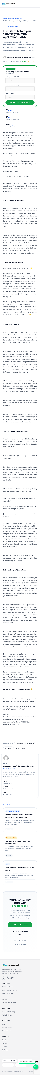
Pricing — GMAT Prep (9, 1060)
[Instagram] (7, 978)
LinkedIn (31, 743)
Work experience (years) (12, 85)
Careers (4, 1046)
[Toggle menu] (37, 3)
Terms (31, 1071)
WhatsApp (9, 748)
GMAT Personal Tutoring (9, 990)
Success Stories (7, 1027)
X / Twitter (20, 743)
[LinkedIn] (12, 978)
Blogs (3, 1024)
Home (5, 18)
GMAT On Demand (7, 993)
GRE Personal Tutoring (9, 1002)
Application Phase (17, 18)
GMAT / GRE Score (10, 93)
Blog (9, 18)
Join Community (7, 1065)
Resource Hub (6, 1031)
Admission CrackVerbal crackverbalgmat (19, 57)
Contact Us (5, 1050)
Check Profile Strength (20, 102)
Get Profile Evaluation (20, 925)
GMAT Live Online (7, 987)
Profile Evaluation (7, 1015)
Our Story (5, 1040)
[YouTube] (3, 978)
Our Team (5, 1043)
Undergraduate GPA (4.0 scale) (13, 77)
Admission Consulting (8, 1012)
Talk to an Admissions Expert (20, 933)
